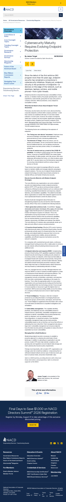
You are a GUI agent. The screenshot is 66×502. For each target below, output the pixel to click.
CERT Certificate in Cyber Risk (37, 474)
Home (5, 20)
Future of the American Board (12, 460)
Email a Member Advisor (11, 471)
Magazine (10, 463)
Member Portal (8, 474)
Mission (53, 456)
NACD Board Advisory (37, 477)
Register (33, 425)
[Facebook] (62, 443)
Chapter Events (32, 463)
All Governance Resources (17, 20)
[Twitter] (58, 443)
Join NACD (54, 476)
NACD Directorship (38, 472)
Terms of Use (44, 494)
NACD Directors (35, 458)
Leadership (54, 458)
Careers (53, 465)
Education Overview (33, 456)
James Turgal (32, 56)
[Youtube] (54, 443)
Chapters (54, 463)
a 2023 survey (46, 152)
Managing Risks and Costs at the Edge (40, 122)
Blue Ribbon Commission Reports (8, 75)
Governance (55, 460)
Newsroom (54, 468)
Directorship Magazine (33, 20)
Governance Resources (11, 456)
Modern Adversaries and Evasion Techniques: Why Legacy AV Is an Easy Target (44, 209)
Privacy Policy (36, 494)
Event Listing (31, 461)
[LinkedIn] (51, 443)
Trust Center (28, 494)
